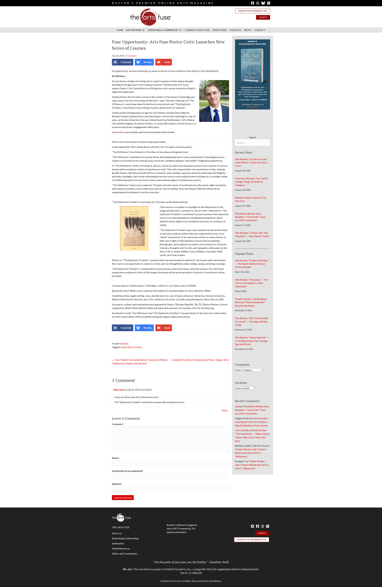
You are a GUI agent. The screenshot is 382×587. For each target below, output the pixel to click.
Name (116, 457)
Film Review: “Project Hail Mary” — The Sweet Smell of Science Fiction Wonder (252, 264)
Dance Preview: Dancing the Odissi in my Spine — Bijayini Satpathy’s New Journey (251, 422)
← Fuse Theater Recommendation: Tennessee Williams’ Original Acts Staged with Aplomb (140, 361)
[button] (252, 11)
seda (237, 406)
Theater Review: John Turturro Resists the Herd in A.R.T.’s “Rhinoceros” (250, 453)
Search (252, 137)
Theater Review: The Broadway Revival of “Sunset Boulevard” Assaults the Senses (251, 302)
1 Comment (131, 55)
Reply (225, 410)
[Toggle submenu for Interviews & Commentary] (180, 30)
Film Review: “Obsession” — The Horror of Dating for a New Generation (251, 283)
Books (125, 343)
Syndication (118, 543)
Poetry (138, 347)
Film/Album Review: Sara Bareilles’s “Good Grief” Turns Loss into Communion (250, 217)
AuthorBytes (215, 581)
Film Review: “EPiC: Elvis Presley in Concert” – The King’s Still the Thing (251, 321)
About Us (117, 533)
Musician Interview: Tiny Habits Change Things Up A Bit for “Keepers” (251, 181)
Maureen (118, 389)
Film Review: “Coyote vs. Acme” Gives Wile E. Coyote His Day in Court (251, 162)
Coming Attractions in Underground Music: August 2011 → (200, 361)
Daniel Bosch (127, 347)
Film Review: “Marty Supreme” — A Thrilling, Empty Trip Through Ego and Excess (251, 340)
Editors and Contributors (124, 553)
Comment (118, 424)
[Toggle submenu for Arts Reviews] (143, 30)
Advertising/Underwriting (125, 538)
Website (116, 483)
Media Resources (121, 548)
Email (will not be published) (128, 470)
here (117, 132)
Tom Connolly (242, 430)
